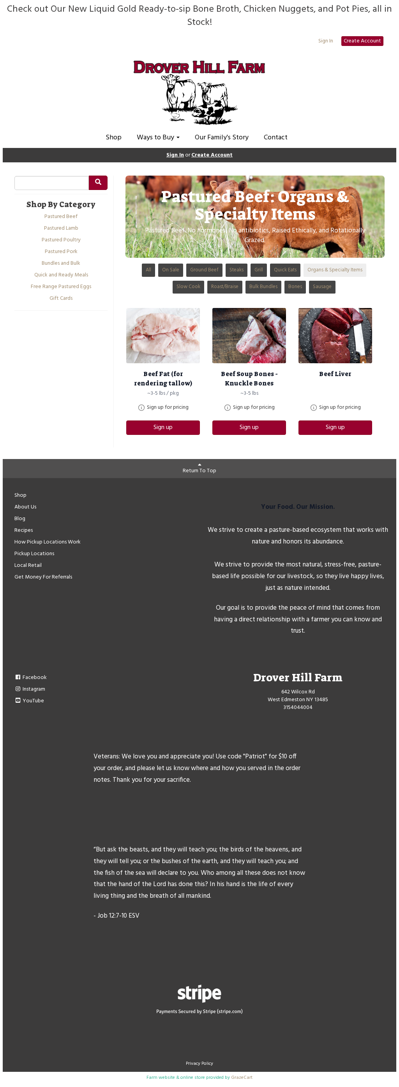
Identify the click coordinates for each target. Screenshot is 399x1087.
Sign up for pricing (168, 408)
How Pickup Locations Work (47, 542)
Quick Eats (285, 270)
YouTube (32, 701)
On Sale (170, 270)
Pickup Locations (34, 553)
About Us (25, 507)
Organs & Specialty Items (334, 270)
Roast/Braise (224, 287)
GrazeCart (241, 1078)
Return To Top (199, 470)
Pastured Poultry (61, 240)
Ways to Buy (156, 137)
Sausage (322, 287)
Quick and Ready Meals (61, 275)
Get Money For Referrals (43, 577)
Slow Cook (188, 287)
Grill (258, 270)
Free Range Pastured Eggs (61, 287)
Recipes (23, 530)
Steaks (237, 270)
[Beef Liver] (335, 335)
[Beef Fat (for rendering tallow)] (163, 335)
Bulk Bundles (263, 287)
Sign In (325, 41)
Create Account (362, 41)
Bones (295, 287)
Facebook (34, 677)
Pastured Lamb (61, 228)
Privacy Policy (199, 1064)
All (148, 270)
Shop (114, 137)
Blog (19, 518)
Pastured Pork (61, 252)
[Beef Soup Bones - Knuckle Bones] (249, 335)
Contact (276, 137)
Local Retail (28, 565)
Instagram (33, 689)
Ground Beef (204, 270)
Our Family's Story (222, 137)
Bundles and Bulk (61, 263)
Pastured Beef (61, 217)
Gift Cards (60, 299)
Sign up (163, 427)
